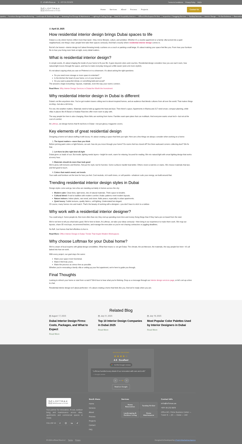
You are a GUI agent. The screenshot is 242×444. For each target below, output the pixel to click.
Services (113, 9)
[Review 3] (122, 380)
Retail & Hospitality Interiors (119, 16)
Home (103, 9)
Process (133, 9)
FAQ (90, 429)
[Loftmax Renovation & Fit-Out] (51, 10)
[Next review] (126, 380)
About (123, 9)
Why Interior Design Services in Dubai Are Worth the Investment (86, 88)
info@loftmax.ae (49, 2)
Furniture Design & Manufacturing (15, 16)
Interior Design (204, 16)
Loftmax (54, 124)
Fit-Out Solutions (219, 16)
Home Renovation (130, 405)
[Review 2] (121, 380)
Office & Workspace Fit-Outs (143, 16)
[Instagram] (66, 423)
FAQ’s (200, 2)
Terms (70, 440)
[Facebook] (60, 423)
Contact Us (194, 9)
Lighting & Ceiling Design (96, 16)
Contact (92, 425)
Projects (144, 9)
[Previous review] (115, 380)
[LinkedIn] (71, 423)
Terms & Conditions (175, 2)
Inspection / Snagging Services (168, 16)
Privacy (77, 440)
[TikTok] (77, 423)
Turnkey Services (189, 16)
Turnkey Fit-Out (148, 405)
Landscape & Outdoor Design (42, 16)
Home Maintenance (148, 414)
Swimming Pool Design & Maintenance (70, 16)
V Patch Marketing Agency (185, 440)
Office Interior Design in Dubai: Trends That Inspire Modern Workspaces (89, 234)
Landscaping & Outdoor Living (130, 414)
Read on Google (121, 386)
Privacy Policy (190, 2)
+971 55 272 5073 (66, 2)
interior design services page (162, 280)
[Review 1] (119, 380)
